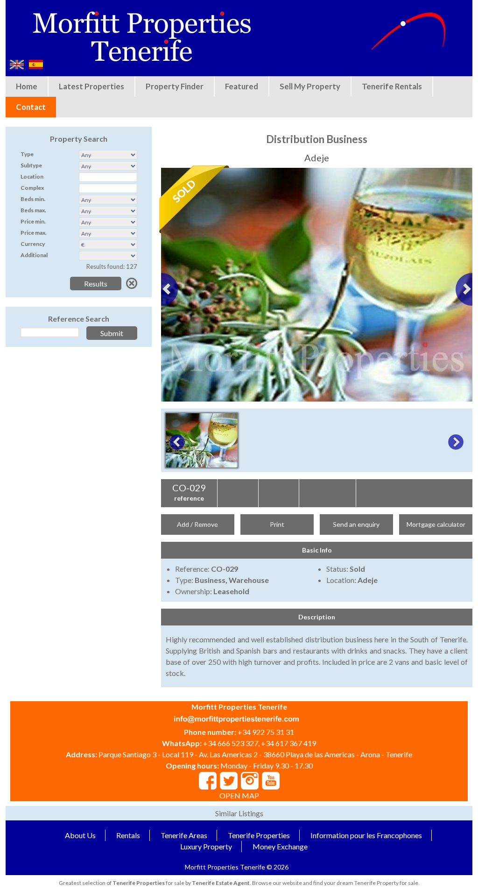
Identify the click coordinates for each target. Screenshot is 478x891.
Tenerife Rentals (392, 86)
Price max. (34, 232)
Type (27, 154)
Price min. (33, 221)
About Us (80, 835)
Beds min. (33, 198)
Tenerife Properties (259, 835)
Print (277, 524)
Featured (241, 86)
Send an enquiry (356, 524)
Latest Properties (91, 86)
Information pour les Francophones (366, 835)
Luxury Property (206, 846)
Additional (34, 255)
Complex (32, 187)
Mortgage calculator (436, 524)
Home (26, 86)
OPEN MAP (239, 795)
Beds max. (33, 210)
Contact (31, 107)
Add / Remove (197, 524)
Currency (33, 243)
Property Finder (175, 86)
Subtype (31, 165)
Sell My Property (310, 86)
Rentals (128, 835)
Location (32, 176)
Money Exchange (280, 846)
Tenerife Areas (184, 835)
